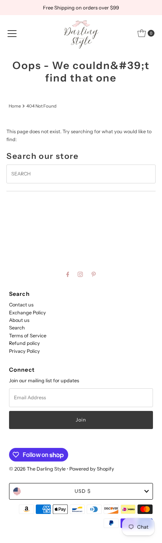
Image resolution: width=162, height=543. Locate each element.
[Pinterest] (94, 274)
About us (19, 320)
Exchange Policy (27, 312)
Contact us (21, 305)
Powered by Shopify (91, 469)
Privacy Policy (24, 351)
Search (17, 328)
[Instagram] (80, 274)
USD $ (83, 491)
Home (15, 106)
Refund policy (24, 343)
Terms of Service (27, 335)
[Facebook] (67, 274)
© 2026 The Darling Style (38, 469)
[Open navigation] (12, 33)
